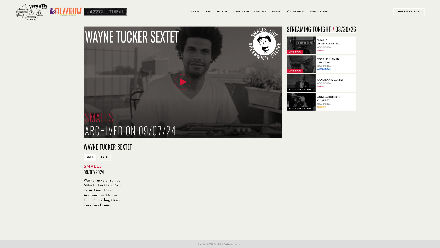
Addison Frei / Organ (100, 195)
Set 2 (104, 156)
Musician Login (409, 11)
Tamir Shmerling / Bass (102, 200)
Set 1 (90, 156)
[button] (182, 82)
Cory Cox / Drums (97, 205)
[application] (183, 82)
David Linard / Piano (100, 190)
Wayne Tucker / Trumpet (103, 180)
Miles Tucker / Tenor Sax (102, 185)
